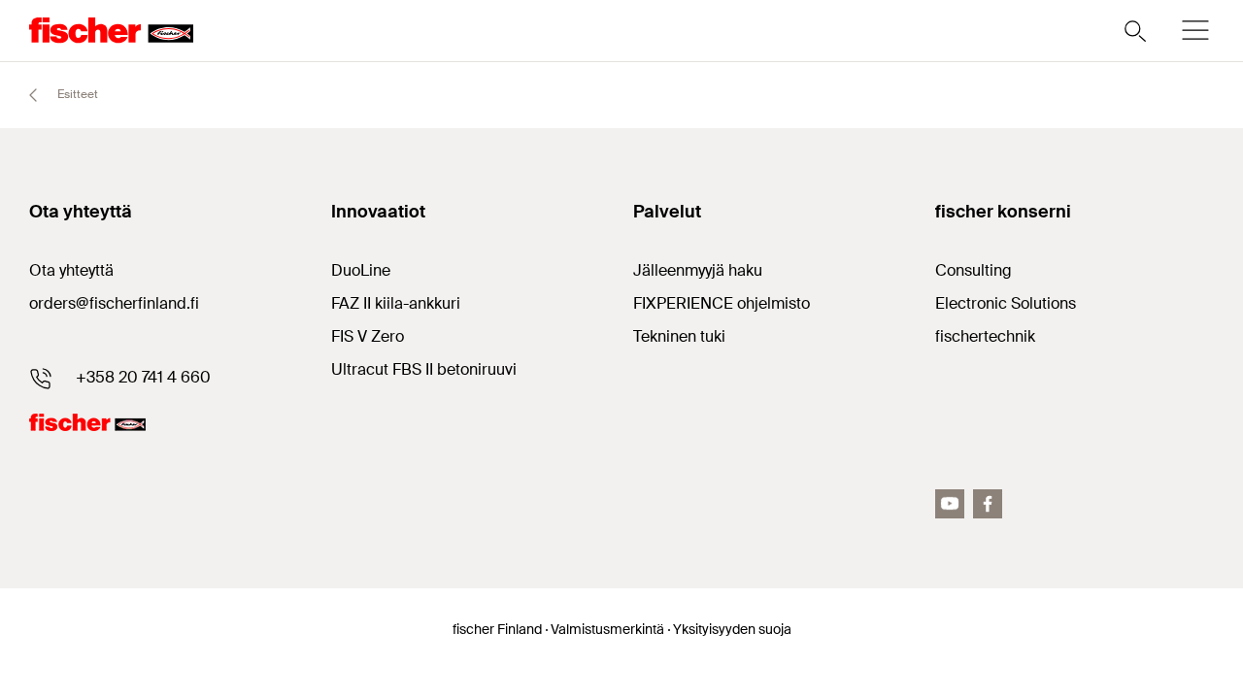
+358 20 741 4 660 (143, 377)
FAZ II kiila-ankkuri (395, 303)
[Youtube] (949, 503)
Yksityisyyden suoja (732, 629)
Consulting (973, 270)
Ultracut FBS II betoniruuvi (424, 369)
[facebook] (987, 503)
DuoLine (360, 270)
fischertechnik (985, 336)
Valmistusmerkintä (607, 629)
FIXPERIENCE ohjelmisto (721, 303)
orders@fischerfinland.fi (114, 303)
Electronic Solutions (1005, 303)
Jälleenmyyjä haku (697, 270)
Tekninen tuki (679, 336)
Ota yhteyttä (71, 270)
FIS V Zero (367, 336)
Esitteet (76, 94)
